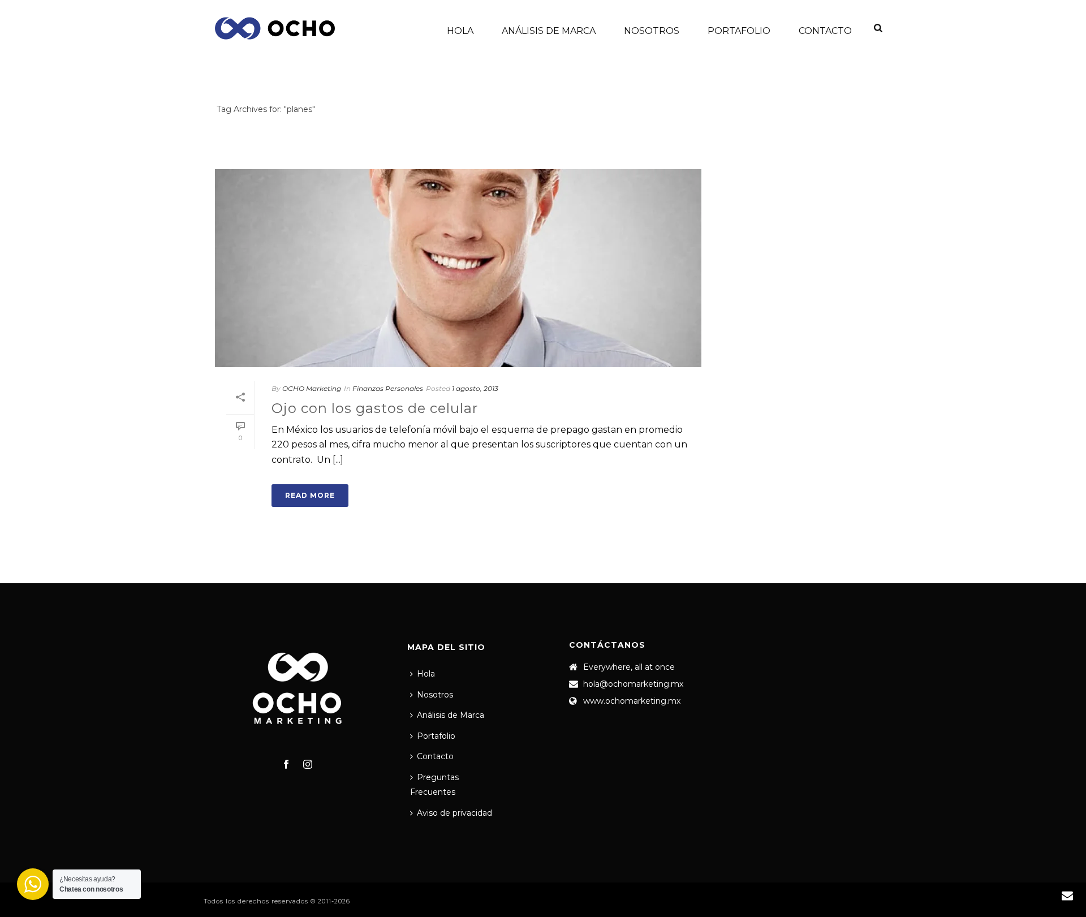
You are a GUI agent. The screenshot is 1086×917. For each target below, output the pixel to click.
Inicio (848, 130)
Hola (460, 30)
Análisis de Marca (549, 30)
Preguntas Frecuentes (434, 785)
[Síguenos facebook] (286, 765)
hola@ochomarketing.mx (633, 684)
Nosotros (651, 30)
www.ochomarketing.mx (631, 701)
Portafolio (739, 30)
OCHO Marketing (311, 388)
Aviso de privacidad (454, 813)
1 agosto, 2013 (475, 388)
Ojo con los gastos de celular (375, 408)
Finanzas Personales (387, 388)
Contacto (825, 30)
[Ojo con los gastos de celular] (458, 268)
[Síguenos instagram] (307, 765)
